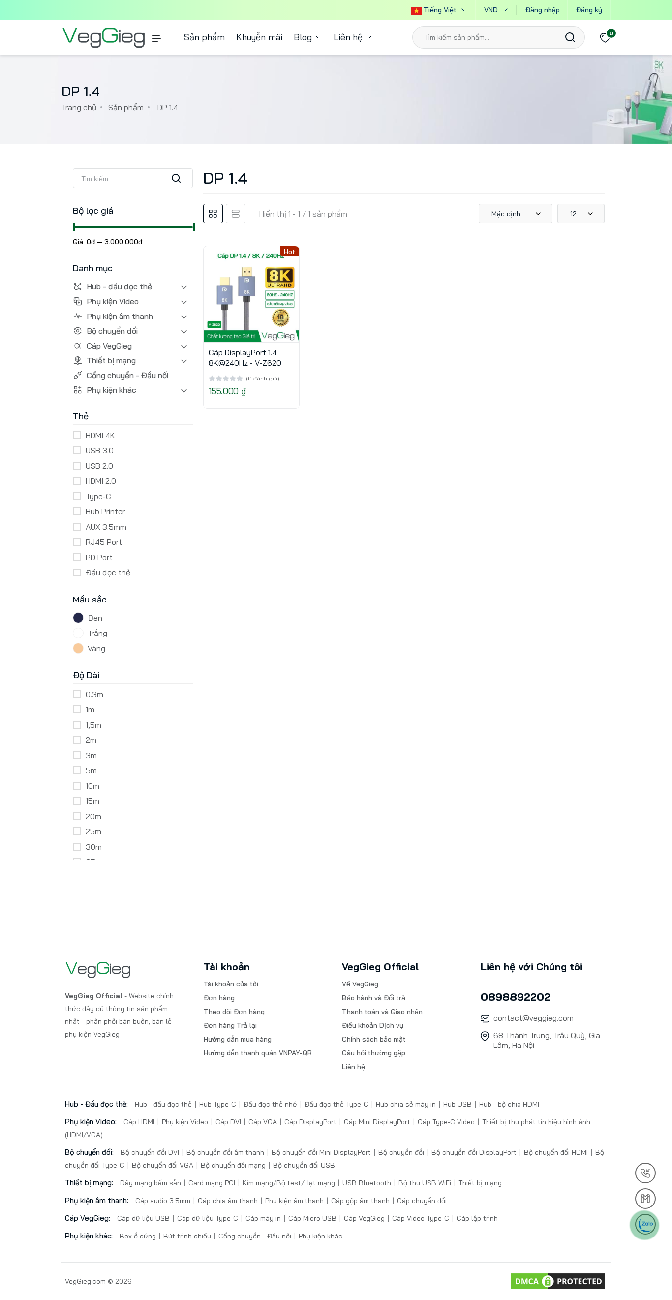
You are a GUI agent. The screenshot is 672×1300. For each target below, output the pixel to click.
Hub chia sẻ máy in (406, 1104)
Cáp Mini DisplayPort (377, 1121)
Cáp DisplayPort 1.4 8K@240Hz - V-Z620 (245, 358)
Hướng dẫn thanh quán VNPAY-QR (258, 1052)
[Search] (570, 37)
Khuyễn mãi (259, 37)
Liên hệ (349, 37)
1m (90, 709)
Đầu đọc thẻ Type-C (336, 1104)
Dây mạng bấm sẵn (151, 1182)
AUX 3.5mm (106, 527)
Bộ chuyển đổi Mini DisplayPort (321, 1152)
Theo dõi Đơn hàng (234, 1011)
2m (91, 740)
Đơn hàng (219, 997)
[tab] (213, 213)
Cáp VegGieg (109, 345)
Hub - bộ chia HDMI (508, 1104)
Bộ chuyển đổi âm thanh (225, 1152)
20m (93, 816)
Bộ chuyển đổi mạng (233, 1165)
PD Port (99, 557)
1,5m (93, 724)
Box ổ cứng (139, 1236)
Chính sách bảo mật (374, 1039)
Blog (304, 37)
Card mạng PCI (211, 1182)
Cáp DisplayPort (310, 1121)
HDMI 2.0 (101, 481)
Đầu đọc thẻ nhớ (270, 1104)
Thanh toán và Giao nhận (382, 1011)
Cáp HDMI (139, 1121)
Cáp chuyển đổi (421, 1200)
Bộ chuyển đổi (112, 331)
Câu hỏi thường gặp (373, 1052)
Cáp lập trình (476, 1218)
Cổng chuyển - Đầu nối (127, 375)
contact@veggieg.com (533, 1018)
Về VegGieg (360, 984)
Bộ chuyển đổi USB (303, 1165)
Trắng (97, 633)
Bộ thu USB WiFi (425, 1182)
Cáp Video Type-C (420, 1218)
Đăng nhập (542, 9)
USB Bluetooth (366, 1182)
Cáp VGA (262, 1121)
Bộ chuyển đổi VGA (162, 1165)
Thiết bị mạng (111, 360)
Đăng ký (589, 9)
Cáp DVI (228, 1121)
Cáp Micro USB (312, 1218)
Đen (95, 618)
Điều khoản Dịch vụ (372, 1025)
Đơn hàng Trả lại (230, 1025)
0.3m (94, 694)
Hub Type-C (217, 1104)
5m (91, 770)
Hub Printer (105, 511)
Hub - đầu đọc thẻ (119, 286)
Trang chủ (78, 107)
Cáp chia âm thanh (228, 1200)
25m (93, 831)
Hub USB (457, 1104)
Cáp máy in (263, 1218)
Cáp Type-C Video (446, 1121)
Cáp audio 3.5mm (163, 1200)
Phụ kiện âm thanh (120, 316)
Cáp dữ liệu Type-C (207, 1218)
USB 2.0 (99, 466)
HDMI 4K (100, 435)
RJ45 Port (104, 542)
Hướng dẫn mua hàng (238, 1039)
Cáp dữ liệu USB (144, 1218)
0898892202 (515, 997)
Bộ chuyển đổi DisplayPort (474, 1152)
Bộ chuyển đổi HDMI (556, 1152)
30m (94, 847)
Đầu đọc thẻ (108, 572)
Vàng (96, 648)
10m (92, 786)
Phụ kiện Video (113, 301)
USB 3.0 (100, 450)
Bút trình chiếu (187, 1236)
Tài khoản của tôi (231, 984)
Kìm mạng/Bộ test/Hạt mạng (289, 1182)
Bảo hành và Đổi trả (373, 997)
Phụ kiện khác (111, 390)
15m (92, 801)
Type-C (98, 496)
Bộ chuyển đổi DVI (151, 1152)
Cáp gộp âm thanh (360, 1200)
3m (91, 755)
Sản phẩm (204, 37)
